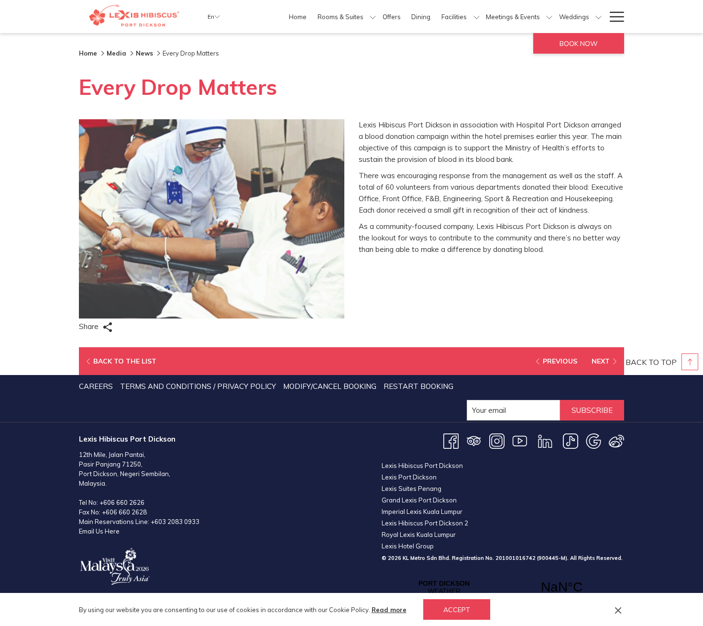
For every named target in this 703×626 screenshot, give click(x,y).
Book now (579, 43)
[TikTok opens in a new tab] (570, 440)
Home (88, 53)
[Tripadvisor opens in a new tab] (474, 440)
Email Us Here (99, 531)
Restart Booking (418, 386)
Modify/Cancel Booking (329, 386)
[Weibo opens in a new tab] (616, 440)
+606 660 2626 (121, 502)
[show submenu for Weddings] (598, 16)
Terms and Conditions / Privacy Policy (198, 386)
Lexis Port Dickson (409, 477)
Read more (389, 610)
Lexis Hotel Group (408, 546)
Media (116, 53)
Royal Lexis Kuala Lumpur (419, 534)
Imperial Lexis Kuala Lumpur (422, 511)
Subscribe (592, 410)
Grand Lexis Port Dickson (419, 500)
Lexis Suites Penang (411, 488)
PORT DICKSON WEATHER (503, 587)
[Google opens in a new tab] (593, 440)
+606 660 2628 (124, 512)
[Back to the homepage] (136, 16)
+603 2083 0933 (175, 521)
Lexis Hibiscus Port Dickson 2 (425, 523)
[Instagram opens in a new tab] (497, 440)
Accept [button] (456, 609)
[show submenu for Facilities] (476, 16)
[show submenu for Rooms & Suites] (373, 16)
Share (89, 326)
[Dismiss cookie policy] (618, 609)
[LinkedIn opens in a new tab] (545, 440)
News (144, 53)
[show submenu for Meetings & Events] (549, 16)
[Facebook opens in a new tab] (451, 440)
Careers (96, 386)
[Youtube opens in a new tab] (519, 440)
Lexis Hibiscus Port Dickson (422, 465)
